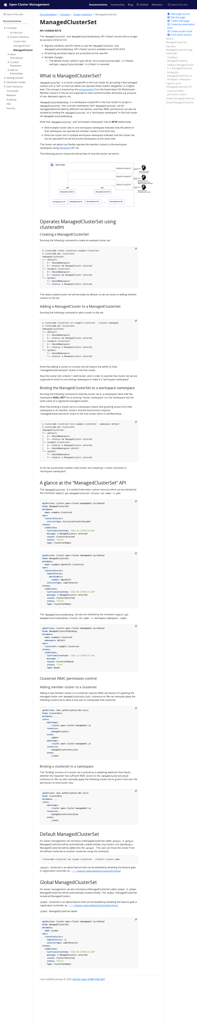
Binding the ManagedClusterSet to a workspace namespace (179, 76)
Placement (65, 147)
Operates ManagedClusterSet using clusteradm (179, 50)
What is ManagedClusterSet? (176, 40)
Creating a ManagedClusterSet (177, 59)
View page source (180, 13)
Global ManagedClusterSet (180, 102)
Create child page (179, 20)
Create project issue (181, 31)
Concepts (65, 14)
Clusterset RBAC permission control (176, 92)
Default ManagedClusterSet (180, 98)
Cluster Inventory (82, 14)
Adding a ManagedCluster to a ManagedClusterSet (180, 66)
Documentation (48, 14)
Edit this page (177, 17)
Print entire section (180, 34)
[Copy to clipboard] (135, 248)
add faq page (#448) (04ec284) (88, 979)
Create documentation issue (181, 26)
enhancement (86, 89)
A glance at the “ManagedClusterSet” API (179, 85)
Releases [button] (157, 4)
